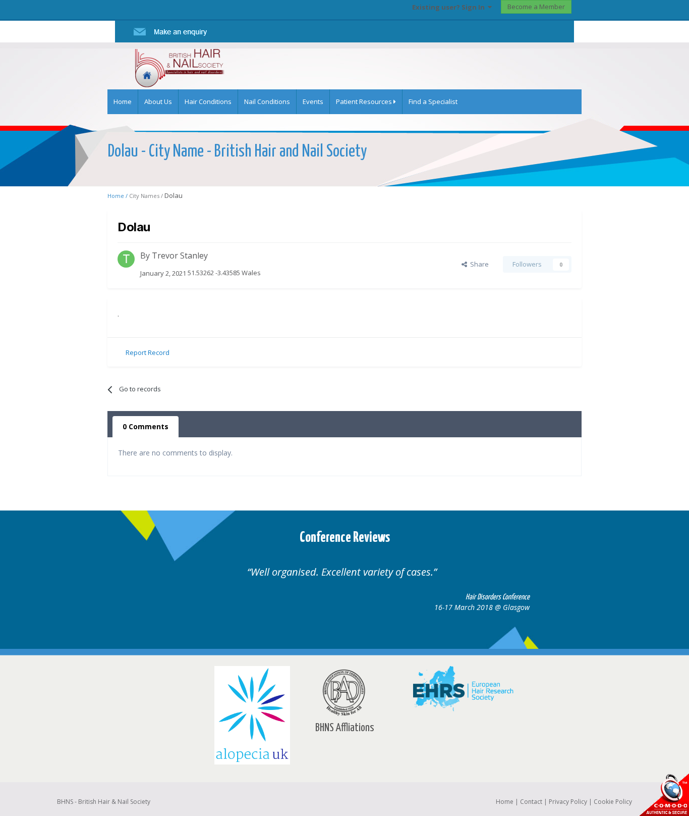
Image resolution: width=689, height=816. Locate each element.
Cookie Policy (613, 801)
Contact (531, 801)
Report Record (147, 352)
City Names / (146, 195)
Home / (118, 195)
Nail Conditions (267, 101)
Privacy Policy (568, 801)
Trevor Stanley (180, 255)
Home (122, 101)
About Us (158, 101)
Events (313, 101)
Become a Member (536, 6)
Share (478, 264)
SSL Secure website (664, 794)
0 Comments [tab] (145, 426)
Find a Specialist (433, 101)
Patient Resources (364, 101)
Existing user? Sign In (450, 7)
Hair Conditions (208, 101)
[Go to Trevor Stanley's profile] (126, 259)
